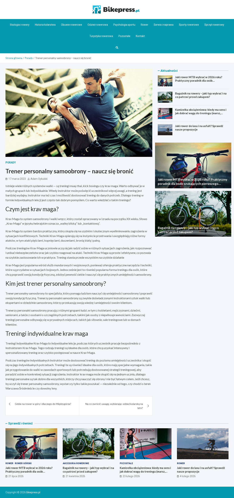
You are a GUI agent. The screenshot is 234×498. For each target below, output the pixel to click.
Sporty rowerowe (189, 24)
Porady (10, 162)
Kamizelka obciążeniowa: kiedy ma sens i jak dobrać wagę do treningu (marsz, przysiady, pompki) (200, 113)
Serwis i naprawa (163, 24)
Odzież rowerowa (98, 24)
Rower (144, 24)
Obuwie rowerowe (71, 24)
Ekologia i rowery (19, 24)
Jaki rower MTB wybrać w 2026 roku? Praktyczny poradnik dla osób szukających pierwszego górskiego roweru (198, 82)
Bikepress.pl (33, 492)
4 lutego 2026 (188, 476)
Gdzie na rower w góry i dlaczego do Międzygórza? (43, 403)
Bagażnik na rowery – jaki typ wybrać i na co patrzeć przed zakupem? (201, 95)
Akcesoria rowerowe (76, 463)
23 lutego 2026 (131, 476)
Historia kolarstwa (45, 24)
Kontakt (140, 36)
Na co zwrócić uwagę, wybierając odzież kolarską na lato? (114, 405)
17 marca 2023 (17, 178)
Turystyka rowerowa (101, 36)
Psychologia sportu (124, 24)
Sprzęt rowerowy (214, 24)
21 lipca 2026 (16, 476)
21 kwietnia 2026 (75, 476)
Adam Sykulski (39, 178)
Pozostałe (124, 36)
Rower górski (23, 463)
